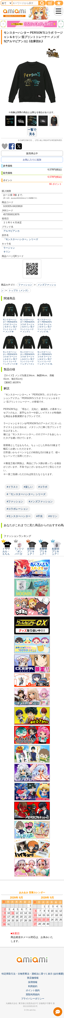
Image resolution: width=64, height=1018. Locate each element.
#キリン (52, 516)
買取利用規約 (33, 994)
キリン (6, 251)
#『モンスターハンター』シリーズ (26, 494)
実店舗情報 (33, 977)
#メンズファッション (41, 501)
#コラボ (42, 486)
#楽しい (28, 486)
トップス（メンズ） (19, 290)
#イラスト (12, 486)
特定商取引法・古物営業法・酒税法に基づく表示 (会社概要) (33, 973)
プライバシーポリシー (32, 998)
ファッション (25, 284)
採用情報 (32, 982)
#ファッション (15, 501)
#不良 (39, 516)
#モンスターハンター (19, 516)
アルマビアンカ (11, 231)
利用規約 (32, 986)
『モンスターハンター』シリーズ (20, 239)
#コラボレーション (17, 508)
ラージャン (9, 248)
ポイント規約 (33, 990)
